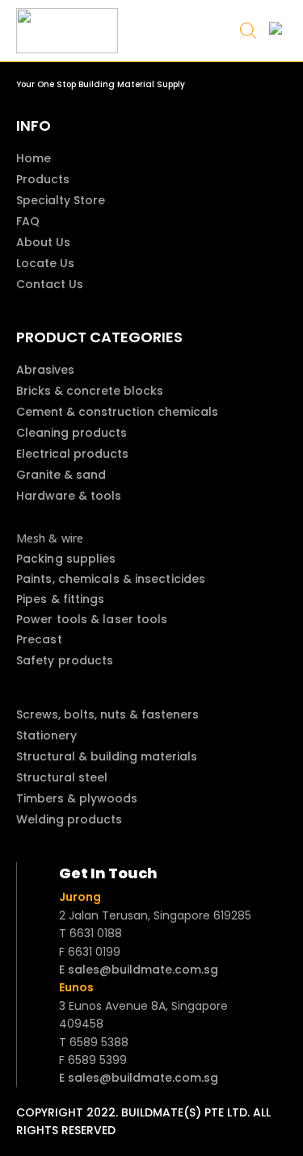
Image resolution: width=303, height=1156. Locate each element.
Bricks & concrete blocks (89, 391)
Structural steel (61, 777)
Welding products (69, 819)
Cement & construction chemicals (117, 412)
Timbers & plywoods (76, 798)
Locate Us (45, 263)
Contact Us (49, 284)
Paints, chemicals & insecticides (110, 579)
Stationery (46, 735)
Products (42, 179)
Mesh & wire (49, 538)
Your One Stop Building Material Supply (100, 84)
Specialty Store (60, 200)
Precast (39, 639)
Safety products (65, 660)
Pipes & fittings (60, 599)
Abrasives (45, 370)
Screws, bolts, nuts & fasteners (107, 714)
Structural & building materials (106, 756)
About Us (43, 242)
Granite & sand (61, 475)
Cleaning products (71, 433)
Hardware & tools (68, 496)
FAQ (28, 221)
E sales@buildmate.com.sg (138, 969)
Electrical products (72, 454)
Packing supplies (66, 559)
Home (33, 158)
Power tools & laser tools (92, 619)
